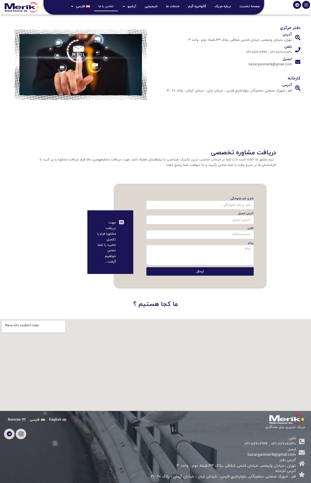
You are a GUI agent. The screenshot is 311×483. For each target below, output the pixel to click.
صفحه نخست (249, 6)
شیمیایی (151, 6)
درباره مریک (223, 6)
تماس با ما (106, 6)
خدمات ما (173, 6)
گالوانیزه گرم (197, 6)
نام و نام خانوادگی (242, 199)
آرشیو (132, 6)
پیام (251, 243)
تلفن (251, 228)
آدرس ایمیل (246, 213)
